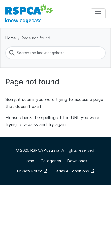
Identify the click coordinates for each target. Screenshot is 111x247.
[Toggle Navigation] (98, 13)
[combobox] (55, 52)
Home (10, 38)
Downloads (77, 160)
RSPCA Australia (44, 150)
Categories (51, 160)
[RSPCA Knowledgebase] (29, 13)
